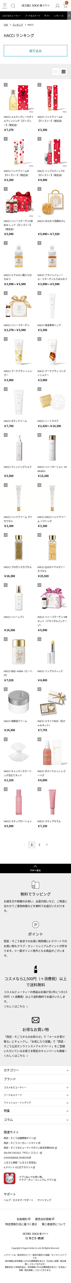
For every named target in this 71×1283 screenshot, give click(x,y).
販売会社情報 (43, 1219)
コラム (8, 1119)
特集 (7, 1110)
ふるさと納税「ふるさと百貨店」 (21, 1162)
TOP (6, 25)
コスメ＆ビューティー (11, 15)
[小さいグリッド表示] (63, 71)
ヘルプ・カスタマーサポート (18, 1200)
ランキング (17, 25)
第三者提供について (54, 1224)
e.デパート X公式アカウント (18, 1167)
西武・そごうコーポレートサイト (21, 1143)
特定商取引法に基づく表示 (21, 1224)
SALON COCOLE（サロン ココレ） (22, 1152)
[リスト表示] (56, 71)
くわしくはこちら (14, 1006)
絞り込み (36, 50)
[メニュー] (4, 6)
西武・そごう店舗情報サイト (18, 1138)
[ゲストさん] (57, 6)
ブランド (10, 1079)
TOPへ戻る (35, 870)
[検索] (13, 6)
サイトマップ (44, 1200)
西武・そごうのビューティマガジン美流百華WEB (29, 1147)
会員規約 (22, 1219)
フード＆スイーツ (32, 15)
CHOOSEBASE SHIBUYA (16, 1157)
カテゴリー (11, 1070)
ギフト (47, 15)
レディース (58, 15)
